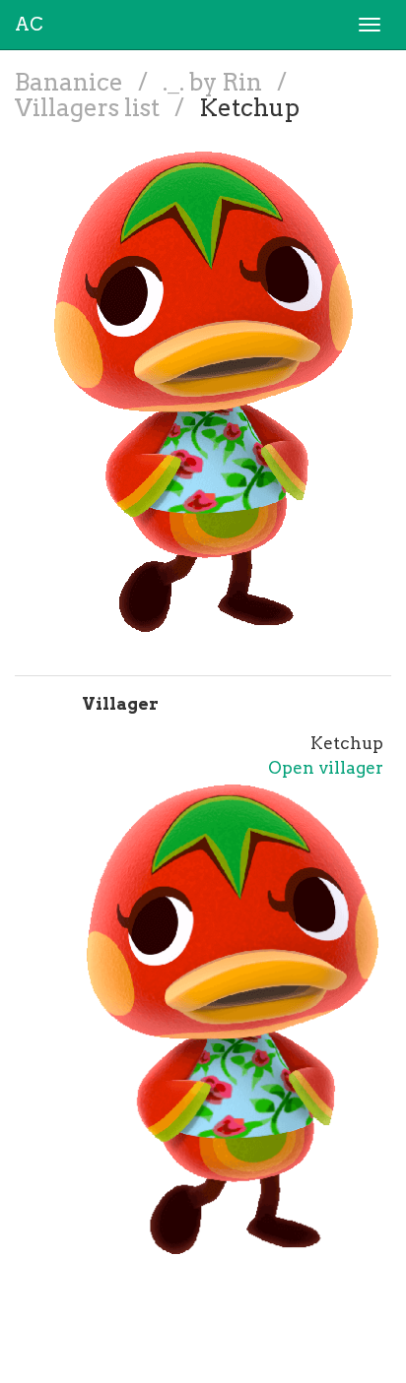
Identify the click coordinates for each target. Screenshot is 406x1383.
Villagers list (90, 108)
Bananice (71, 82)
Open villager (325, 768)
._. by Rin (215, 82)
